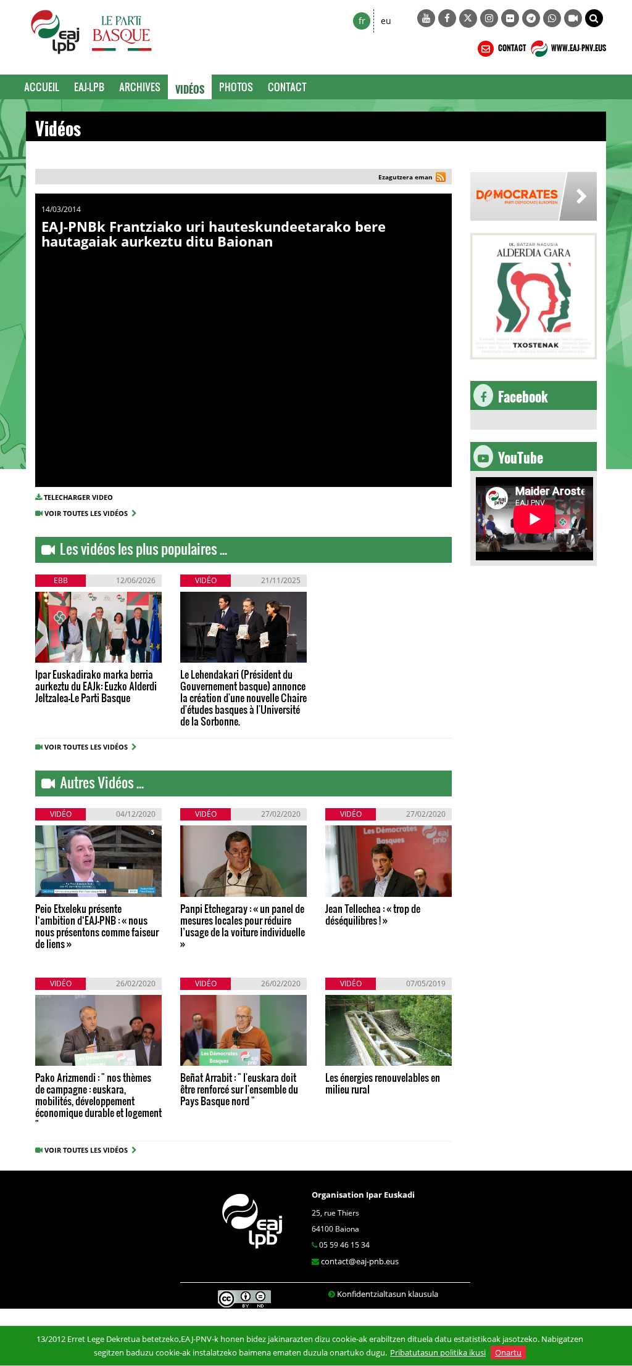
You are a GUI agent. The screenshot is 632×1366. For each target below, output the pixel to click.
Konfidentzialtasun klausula (387, 1293)
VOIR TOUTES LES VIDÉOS (87, 513)
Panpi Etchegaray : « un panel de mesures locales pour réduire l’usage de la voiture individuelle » (242, 926)
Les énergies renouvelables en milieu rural (382, 1083)
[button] (594, 18)
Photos (236, 87)
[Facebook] (447, 18)
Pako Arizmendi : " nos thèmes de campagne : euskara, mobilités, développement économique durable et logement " (98, 1100)
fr (362, 21)
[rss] (441, 178)
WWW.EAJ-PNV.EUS (578, 46)
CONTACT (511, 46)
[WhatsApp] (552, 18)
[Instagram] (489, 18)
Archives (139, 87)
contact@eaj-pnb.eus (360, 1261)
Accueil (41, 87)
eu (386, 21)
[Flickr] (510, 18)
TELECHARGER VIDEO (78, 497)
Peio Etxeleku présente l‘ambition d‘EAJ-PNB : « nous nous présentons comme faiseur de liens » (97, 926)
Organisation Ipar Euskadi (363, 1194)
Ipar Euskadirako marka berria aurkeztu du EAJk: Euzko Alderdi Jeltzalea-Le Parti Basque (96, 686)
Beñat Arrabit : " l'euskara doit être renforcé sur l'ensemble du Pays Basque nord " (239, 1089)
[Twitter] (468, 18)
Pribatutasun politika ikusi (438, 1352)
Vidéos (189, 86)
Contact (287, 87)
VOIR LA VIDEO (78, 654)
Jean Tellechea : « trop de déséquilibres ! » (372, 914)
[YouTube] (426, 18)
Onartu (508, 1352)
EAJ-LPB (89, 87)
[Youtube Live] (573, 18)
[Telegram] (531, 18)
